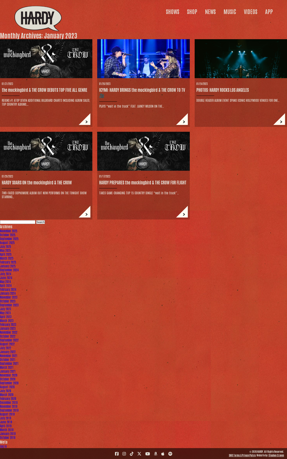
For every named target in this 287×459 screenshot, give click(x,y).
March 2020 (6, 394)
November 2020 (8, 375)
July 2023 (5, 309)
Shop (192, 11)
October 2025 (7, 235)
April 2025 (6, 254)
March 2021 (6, 367)
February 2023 (8, 324)
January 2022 (8, 352)
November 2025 (8, 231)
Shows (172, 11)
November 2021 (8, 355)
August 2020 (7, 387)
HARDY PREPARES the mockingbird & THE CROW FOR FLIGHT (142, 182)
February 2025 (8, 262)
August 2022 (7, 344)
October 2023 (7, 301)
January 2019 (8, 433)
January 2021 (8, 371)
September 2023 (9, 305)
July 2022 (5, 348)
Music (230, 11)
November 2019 (8, 406)
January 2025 (8, 266)
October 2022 (7, 336)
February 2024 (8, 289)
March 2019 (6, 430)
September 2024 (9, 270)
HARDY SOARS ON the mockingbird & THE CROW (37, 182)
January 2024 (8, 293)
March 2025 (6, 258)
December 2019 (9, 402)
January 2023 (8, 328)
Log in (3, 446)
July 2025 (5, 246)
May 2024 (5, 281)
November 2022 (8, 332)
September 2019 (9, 410)
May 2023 (5, 313)
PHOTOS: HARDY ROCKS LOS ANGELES (222, 89)
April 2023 (6, 316)
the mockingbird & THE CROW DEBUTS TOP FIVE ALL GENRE (44, 89)
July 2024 (5, 274)
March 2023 (6, 320)
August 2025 (7, 242)
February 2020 (8, 398)
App (269, 11)
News (210, 11)
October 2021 (7, 359)
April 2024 (6, 285)
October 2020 (7, 379)
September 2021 (9, 363)
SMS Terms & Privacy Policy (242, 455)
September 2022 (9, 340)
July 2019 (5, 418)
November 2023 (8, 297)
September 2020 (9, 383)
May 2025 (5, 250)
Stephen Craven (276, 455)
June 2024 (6, 277)
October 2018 (7, 437)
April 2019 (6, 426)
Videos (250, 11)
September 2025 (9, 239)
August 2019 (7, 414)
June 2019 (6, 422)
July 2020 (5, 391)
